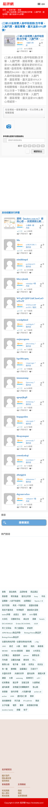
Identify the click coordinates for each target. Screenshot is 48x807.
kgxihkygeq (23, 358)
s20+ (38, 678)
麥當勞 (30, 628)
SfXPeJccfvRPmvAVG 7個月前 (31, 307)
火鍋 (18, 646)
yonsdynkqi (23, 455)
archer (4, 696)
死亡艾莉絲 (6, 628)
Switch (41, 619)
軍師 (32, 696)
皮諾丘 (16, 614)
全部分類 (12, 10)
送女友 (40, 664)
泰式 (11, 646)
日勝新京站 (15, 619)
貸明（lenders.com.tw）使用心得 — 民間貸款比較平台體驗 (30, 221)
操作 (24, 614)
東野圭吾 (35, 655)
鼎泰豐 (5, 596)
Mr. (18, 240)
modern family (7, 710)
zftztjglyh (21, 475)
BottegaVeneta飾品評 (32, 633)
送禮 (23, 664)
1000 (12, 696)
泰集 (4, 592)
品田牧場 (23, 592)
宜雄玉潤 (25, 683)
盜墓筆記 (23, 669)
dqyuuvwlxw (23, 494)
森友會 (26, 619)
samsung (19, 678)
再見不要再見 (7, 610)
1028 (36, 624)
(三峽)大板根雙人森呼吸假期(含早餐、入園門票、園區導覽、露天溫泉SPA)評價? (30, 40)
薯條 (21, 705)
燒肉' (25, 646)
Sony (36, 596)
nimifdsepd (22, 259)
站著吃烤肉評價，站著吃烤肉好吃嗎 (17, 642)
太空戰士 (5, 655)
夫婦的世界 (19, 673)
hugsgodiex (22, 416)
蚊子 (25, 710)
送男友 (31, 664)
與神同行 (29, 678)
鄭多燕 (26, 660)
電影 (14, 705)
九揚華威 (36, 683)
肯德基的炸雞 (32, 705)
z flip (37, 642)
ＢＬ (34, 660)
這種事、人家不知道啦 (11, 601)
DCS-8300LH (7, 624)
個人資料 (5, 793)
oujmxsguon (23, 339)
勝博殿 (13, 669)
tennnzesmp (23, 378)
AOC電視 (33, 614)
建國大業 (41, 673)
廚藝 (18, 710)
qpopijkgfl (22, 397)
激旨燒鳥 (12, 592)
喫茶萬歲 (14, 596)
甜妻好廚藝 (33, 605)
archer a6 (37, 692)
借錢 (20, 790)
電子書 (15, 664)
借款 (20, 793)
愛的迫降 (30, 673)
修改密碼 (5, 795)
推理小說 (5, 664)
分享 (21, 49)
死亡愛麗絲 (19, 628)
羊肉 (43, 596)
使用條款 (5, 780)
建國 (4, 678)
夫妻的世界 (6, 673)
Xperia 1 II (38, 601)
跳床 (37, 701)
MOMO (5, 651)
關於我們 (5, 775)
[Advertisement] (24, 181)
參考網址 (13, 136)
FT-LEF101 (27, 701)
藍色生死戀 (26, 596)
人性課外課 (26, 692)
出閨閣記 (27, 601)
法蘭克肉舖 (15, 660)
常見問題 (5, 790)
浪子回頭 (5, 605)
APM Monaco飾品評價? (11, 633)
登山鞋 (35, 687)
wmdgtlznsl (22, 320)
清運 (34, 619)
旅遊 (19, 10)
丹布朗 (5, 660)
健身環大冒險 (32, 610)
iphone (26, 655)
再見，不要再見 (19, 605)
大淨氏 (5, 619)
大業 (11, 678)
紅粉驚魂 (5, 683)
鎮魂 (28, 651)
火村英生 (36, 651)
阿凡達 (17, 701)
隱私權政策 (6, 778)
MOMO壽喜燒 (17, 651)
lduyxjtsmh (22, 279)
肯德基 (5, 692)
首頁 (4, 10)
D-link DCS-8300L (23, 624)
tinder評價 (6, 614)
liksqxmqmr (23, 436)
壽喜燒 (40, 646)
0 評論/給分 (23, 51)
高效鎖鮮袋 (6, 701)
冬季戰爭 (20, 610)
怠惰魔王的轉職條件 (21, 687)
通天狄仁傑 (22, 696)
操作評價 (14, 692)
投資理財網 (22, 795)
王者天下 (34, 669)
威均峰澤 (5, 687)
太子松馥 (5, 705)
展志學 (15, 683)
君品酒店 (34, 592)
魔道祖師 (16, 655)
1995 (4, 646)
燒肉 (32, 646)
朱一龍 (5, 669)
